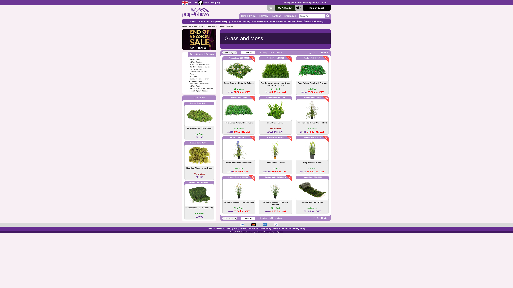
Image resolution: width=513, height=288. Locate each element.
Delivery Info (231, 229)
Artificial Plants (195, 86)
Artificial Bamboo (196, 62)
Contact (276, 16)
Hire (243, 16)
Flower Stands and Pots (198, 72)
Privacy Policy (298, 229)
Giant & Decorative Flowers (199, 79)
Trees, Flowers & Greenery (310, 21)
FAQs (252, 16)
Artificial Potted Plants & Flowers (201, 88)
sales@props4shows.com (296, 2)
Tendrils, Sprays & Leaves (199, 91)
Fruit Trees (193, 76)
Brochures (290, 16)
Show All (248, 53)
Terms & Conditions (282, 229)
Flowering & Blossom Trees (200, 64)
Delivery (263, 16)
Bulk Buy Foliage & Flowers (200, 67)
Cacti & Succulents (196, 69)
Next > (324, 52)
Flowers (192, 74)
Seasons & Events (278, 21)
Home (184, 26)
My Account (285, 8)
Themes (291, 21)
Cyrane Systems (277, 232)
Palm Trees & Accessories (199, 84)
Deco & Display (223, 21)
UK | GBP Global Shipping (204, 2)
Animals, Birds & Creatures (202, 21)
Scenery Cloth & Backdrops (255, 21)
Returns (242, 229)
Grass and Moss (226, 26)
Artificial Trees (195, 60)
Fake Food (237, 21)
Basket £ (316, 8)
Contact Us (253, 229)
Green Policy (265, 229)
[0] (297, 8)
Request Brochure (216, 229)
